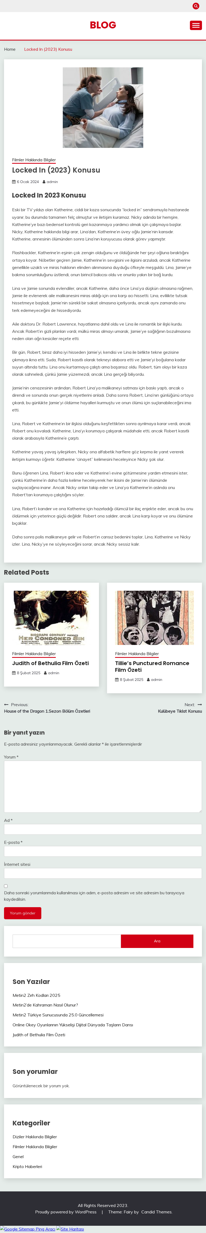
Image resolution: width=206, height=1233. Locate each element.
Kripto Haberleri (27, 1166)
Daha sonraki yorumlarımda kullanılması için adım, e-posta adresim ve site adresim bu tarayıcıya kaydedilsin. (94, 896)
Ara (157, 941)
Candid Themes (156, 1211)
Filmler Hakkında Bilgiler (34, 159)
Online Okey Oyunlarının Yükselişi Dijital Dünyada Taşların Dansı (73, 1024)
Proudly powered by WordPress (66, 1211)
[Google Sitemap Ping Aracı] (27, 1229)
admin (52, 181)
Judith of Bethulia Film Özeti (50, 663)
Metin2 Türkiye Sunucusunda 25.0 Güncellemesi (58, 1014)
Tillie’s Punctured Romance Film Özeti (152, 666)
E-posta (13, 842)
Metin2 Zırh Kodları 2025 (36, 995)
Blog (103, 25)
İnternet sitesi (17, 864)
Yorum (11, 757)
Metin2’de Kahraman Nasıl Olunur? (45, 1005)
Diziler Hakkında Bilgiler (35, 1136)
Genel (18, 1156)
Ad (8, 820)
